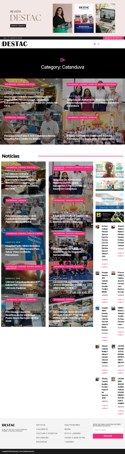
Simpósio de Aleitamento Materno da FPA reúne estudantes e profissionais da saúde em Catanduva (93, 102)
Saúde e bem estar (107, 84)
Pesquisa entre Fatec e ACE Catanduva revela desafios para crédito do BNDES (29, 137)
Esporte (79, 266)
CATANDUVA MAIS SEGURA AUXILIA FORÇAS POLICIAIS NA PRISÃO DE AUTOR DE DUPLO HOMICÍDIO (70, 316)
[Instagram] (98, 44)
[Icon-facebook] (2, 435)
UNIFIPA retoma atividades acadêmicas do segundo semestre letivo (68, 251)
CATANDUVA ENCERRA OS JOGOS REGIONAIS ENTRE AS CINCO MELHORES (69, 284)
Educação (79, 233)
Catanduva (10, 84)
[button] (58, 44)
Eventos (93, 84)
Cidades (21, 84)
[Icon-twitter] (6, 435)
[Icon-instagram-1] (10, 435)
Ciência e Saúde (34, 233)
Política (30, 84)
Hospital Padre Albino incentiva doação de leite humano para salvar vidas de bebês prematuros (22, 250)
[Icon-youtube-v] (14, 435)
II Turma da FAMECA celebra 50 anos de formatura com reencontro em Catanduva (90, 137)
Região (30, 266)
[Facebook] (94, 44)
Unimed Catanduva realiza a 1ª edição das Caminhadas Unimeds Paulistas (22, 284)
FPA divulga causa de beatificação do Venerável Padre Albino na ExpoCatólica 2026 (21, 316)
